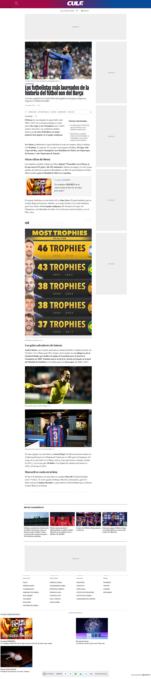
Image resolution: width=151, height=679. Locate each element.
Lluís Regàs (29, 116)
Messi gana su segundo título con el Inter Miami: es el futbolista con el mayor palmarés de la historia (79, 137)
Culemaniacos (28, 589)
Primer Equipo (28, 586)
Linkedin (106, 589)
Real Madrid (27, 596)
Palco (25, 582)
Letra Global (55, 602)
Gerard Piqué (32, 112)
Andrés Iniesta (62, 112)
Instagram (107, 592)
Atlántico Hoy (55, 596)
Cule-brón (27, 599)
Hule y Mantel (55, 599)
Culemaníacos (29, 84)
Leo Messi (53, 112)
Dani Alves (71, 112)
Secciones (27, 602)
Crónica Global (56, 582)
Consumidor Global (57, 586)
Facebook (107, 582)
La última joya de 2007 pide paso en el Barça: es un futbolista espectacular (79, 127)
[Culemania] (75, 3)
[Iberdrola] (84, 10)
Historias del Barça (30, 605)
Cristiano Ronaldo (43, 112)
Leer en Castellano (6, 7)
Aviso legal (81, 589)
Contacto (80, 586)
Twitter (106, 586)
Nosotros (80, 582)
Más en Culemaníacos (34, 507)
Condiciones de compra (86, 599)
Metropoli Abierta (57, 589)
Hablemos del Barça (31, 592)
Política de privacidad (85, 592)
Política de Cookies (84, 596)
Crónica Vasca (55, 592)
